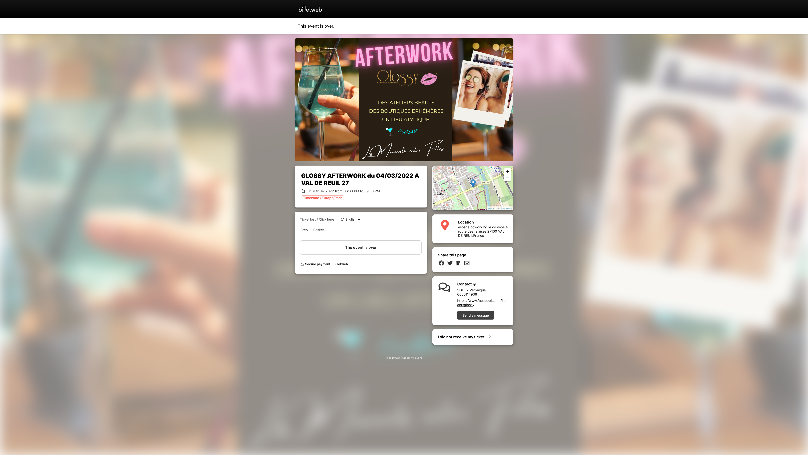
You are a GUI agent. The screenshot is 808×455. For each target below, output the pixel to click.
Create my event (412, 357)
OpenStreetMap (505, 208)
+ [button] (507, 171)
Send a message (475, 315)
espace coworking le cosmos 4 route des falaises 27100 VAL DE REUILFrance (483, 231)
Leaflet (491, 208)
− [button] (507, 178)
